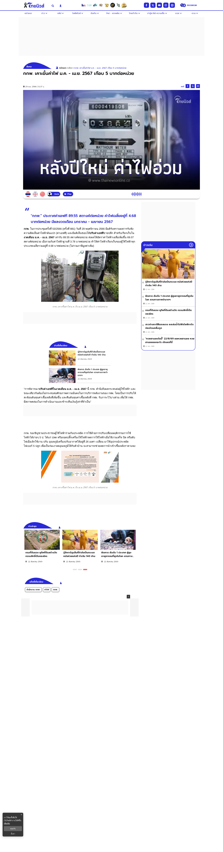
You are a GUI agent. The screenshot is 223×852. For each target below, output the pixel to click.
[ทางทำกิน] (106, 5)
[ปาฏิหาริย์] (112, 5)
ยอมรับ (13, 829)
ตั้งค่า (13, 834)
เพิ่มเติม (7, 823)
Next (135, 526)
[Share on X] (193, 86)
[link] (80, 357)
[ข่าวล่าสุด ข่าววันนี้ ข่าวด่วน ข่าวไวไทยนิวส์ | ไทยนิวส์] (35, 5)
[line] (172, 5)
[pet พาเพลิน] (100, 5)
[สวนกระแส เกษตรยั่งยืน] (118, 5)
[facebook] (146, 5)
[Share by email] (198, 86)
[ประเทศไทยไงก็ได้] (124, 5)
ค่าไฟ (46, 589)
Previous (131, 526)
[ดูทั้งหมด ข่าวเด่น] (191, 245)
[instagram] (165, 5)
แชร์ (182, 86)
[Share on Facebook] (187, 86)
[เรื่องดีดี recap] (89, 5)
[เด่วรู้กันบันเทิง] (95, 5)
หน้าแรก (62, 68)
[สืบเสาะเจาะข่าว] (83, 5)
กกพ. (55, 589)
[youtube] (159, 5)
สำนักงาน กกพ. (33, 589)
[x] (153, 5)
